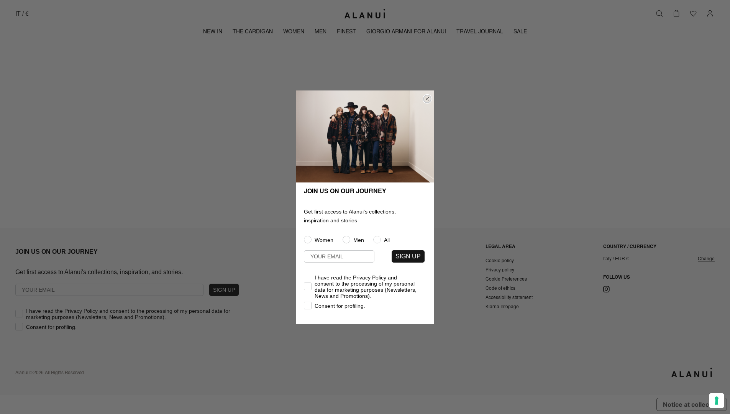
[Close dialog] (427, 99)
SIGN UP (408, 256)
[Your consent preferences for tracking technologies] (716, 400)
